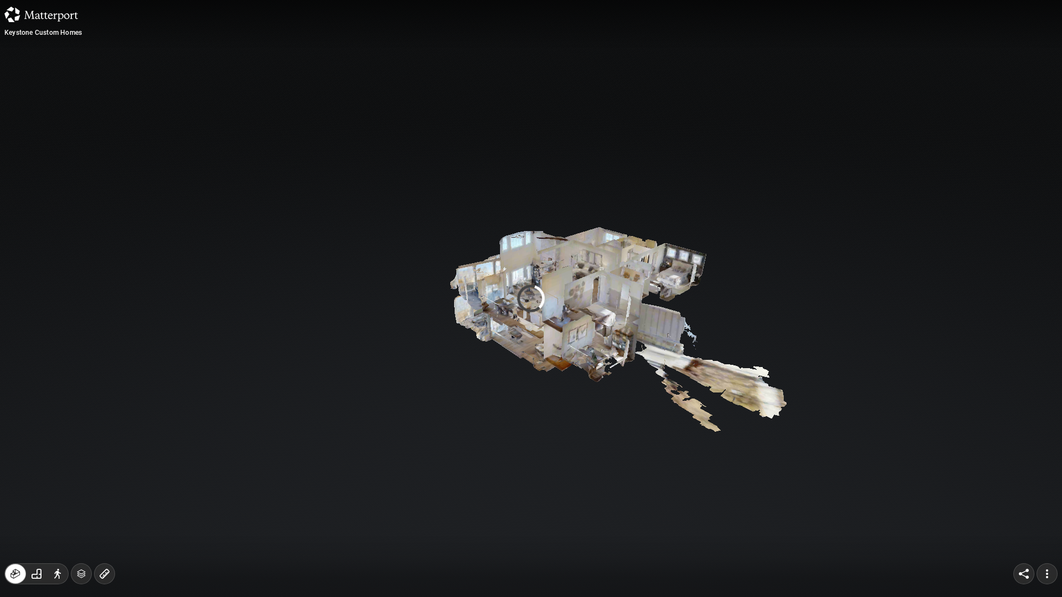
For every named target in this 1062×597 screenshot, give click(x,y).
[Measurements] (104, 573)
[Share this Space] (1023, 573)
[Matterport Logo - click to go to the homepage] (41, 14)
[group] (36, 573)
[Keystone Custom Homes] (531, 298)
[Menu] (1047, 573)
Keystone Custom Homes (43, 32)
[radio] (15, 574)
